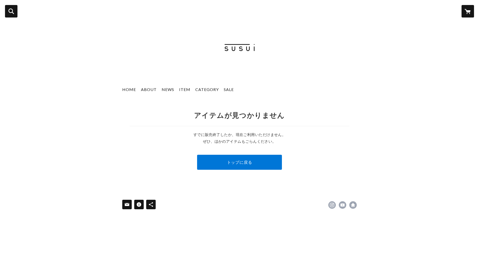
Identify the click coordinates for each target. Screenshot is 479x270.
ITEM (184, 89)
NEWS (168, 89)
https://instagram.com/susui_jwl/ (332, 205)
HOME (129, 89)
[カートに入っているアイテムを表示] (468, 11)
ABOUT (149, 89)
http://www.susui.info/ (353, 205)
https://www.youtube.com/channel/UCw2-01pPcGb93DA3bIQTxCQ (342, 205)
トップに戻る (239, 162)
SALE (229, 89)
